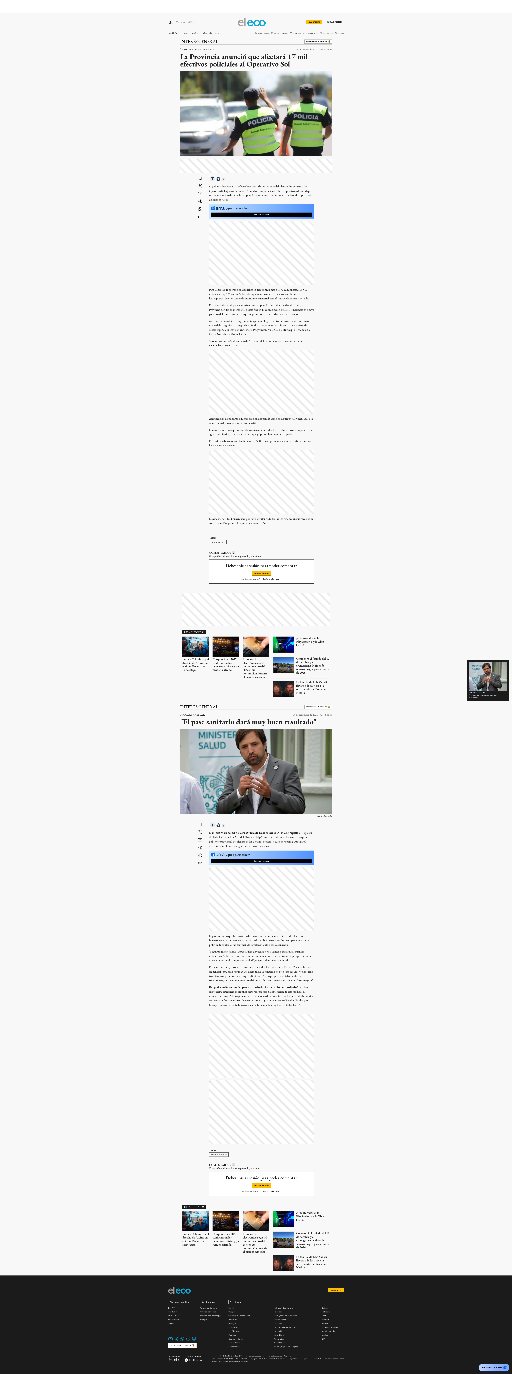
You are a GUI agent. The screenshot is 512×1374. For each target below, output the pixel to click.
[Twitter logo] (176, 1340)
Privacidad (317, 1359)
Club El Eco (327, 33)
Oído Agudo (207, 33)
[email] (200, 194)
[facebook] (200, 201)
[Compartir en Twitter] (200, 186)
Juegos (340, 33)
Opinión (217, 33)
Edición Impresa (280, 33)
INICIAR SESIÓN (261, 573)
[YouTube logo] (170, 1340)
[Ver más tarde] (200, 178)
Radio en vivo (312, 33)
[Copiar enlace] (200, 217)
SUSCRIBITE (314, 22)
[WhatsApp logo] (182, 1340)
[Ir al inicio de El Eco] (252, 22)
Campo (186, 33)
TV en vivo (296, 33)
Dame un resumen (261, 215)
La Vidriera (195, 33)
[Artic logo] (174, 1358)
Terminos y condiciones (334, 1359)
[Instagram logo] (194, 1340)
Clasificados (263, 33)
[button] (212, 179)
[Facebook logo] (188, 1340)
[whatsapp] (200, 209)
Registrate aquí (271, 579)
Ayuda (306, 1359)
